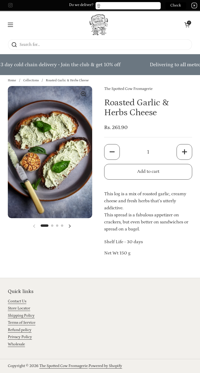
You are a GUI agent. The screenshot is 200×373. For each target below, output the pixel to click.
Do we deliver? (81, 5)
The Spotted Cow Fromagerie (63, 366)
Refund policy (20, 330)
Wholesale (16, 344)
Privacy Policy (20, 337)
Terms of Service (21, 322)
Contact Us (17, 301)
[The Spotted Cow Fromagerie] (98, 24)
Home (12, 80)
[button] (44, 225)
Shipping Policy (21, 315)
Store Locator (19, 308)
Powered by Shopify (105, 366)
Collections (31, 80)
